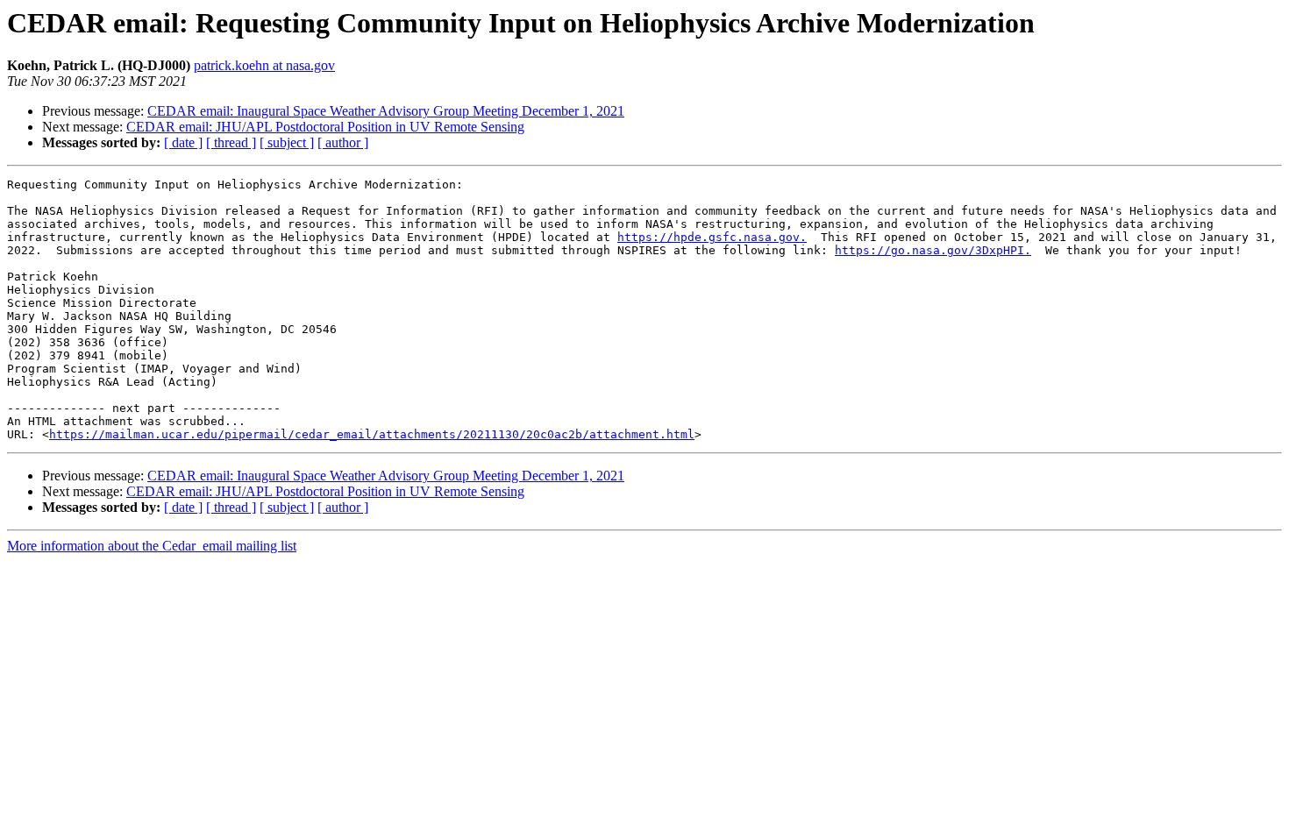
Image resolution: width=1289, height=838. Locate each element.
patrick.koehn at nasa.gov (264, 65)
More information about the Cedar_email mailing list (151, 545)
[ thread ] (231, 142)
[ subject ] (287, 142)
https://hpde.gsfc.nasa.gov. (712, 237)
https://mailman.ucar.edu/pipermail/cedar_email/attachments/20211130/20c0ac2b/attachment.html (371, 434)
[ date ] (183, 142)
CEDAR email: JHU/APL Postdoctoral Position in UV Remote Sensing (325, 126)
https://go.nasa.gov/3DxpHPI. (933, 250)
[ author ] (342, 142)
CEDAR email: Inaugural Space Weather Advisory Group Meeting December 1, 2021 (385, 110)
